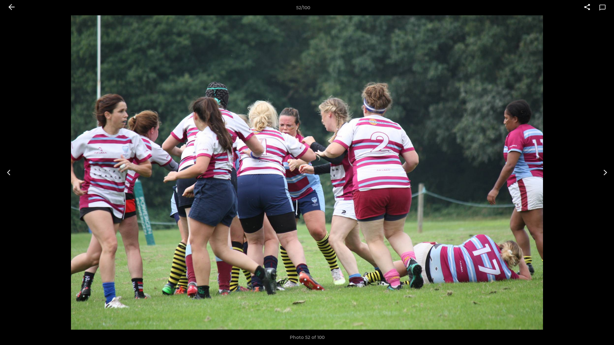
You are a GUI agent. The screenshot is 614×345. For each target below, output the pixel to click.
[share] (587, 7)
